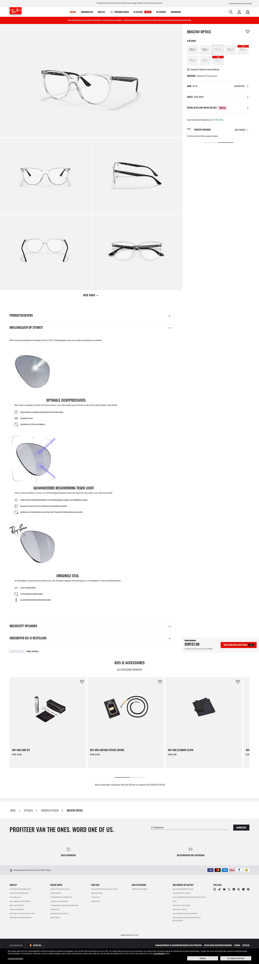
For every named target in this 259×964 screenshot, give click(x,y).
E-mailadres (157, 827)
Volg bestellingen (182, 893)
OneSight (95, 901)
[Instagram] (214, 889)
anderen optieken (49, 810)
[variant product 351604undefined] (192, 50)
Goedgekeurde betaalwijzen (64, 905)
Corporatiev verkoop (61, 897)
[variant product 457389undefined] (205, 60)
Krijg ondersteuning (183, 889)
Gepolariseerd (17, 909)
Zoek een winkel (140, 889)
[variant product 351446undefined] (230, 50)
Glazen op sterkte (59, 901)
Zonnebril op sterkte (20, 901)
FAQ (174, 901)
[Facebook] (234, 889)
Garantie (54, 909)
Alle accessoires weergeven (129, 669)
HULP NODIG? (240, 130)
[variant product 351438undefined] (205, 50)
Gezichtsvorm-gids (59, 889)
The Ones (95, 897)
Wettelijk (245, 945)
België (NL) (37, 945)
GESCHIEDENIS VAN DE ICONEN (104, 889)
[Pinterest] (248, 889)
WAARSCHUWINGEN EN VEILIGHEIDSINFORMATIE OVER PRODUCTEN (178, 945)
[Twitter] (229, 889)
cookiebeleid (159, 953)
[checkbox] (247, 31)
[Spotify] (243, 889)
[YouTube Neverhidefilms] (224, 889)
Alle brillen (15, 897)
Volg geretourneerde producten (189, 897)
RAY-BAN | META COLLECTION (22, 913)
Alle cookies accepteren (235, 958)
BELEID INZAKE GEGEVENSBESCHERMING (218, 945)
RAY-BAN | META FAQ (181, 905)
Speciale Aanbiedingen (20, 917)
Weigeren (203, 958)
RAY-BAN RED (97, 893)
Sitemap (237, 945)
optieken (28, 810)
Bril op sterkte (17, 905)
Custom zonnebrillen (20, 889)
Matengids (55, 893)
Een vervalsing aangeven (185, 913)
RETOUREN (55, 917)
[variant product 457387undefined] (192, 60)
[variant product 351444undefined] (218, 50)
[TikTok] (219, 889)
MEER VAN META (180, 909)
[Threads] (238, 889)
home (13, 810)
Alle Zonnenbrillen (19, 893)
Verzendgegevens (59, 913)
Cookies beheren (15, 959)
